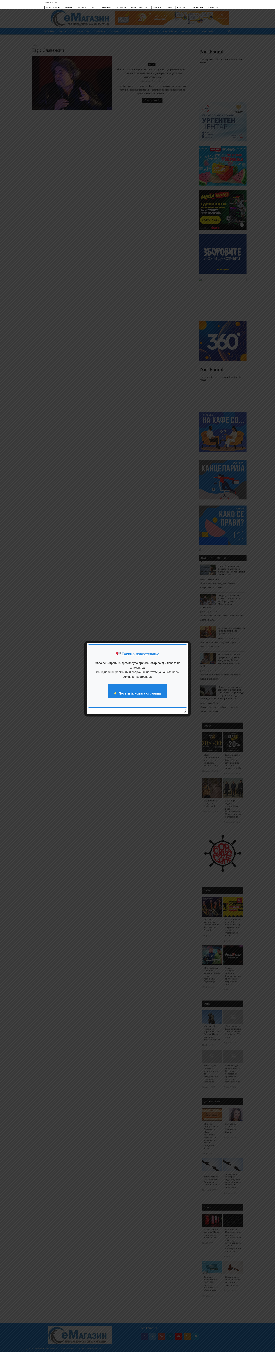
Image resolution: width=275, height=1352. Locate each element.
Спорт (169, 7)
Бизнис (69, 7)
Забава (157, 7)
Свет (93, 7)
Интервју (121, 7)
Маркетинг (214, 7)
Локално (106, 7)
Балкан (82, 7)
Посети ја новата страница (139, 693)
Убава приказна (139, 7)
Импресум (197, 7)
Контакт (182, 7)
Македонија (53, 7)
